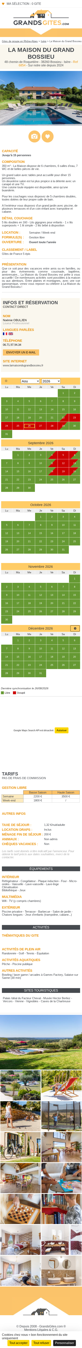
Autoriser (62, 730)
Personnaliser (64, 1343)
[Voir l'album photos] (34, 141)
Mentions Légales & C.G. (41, 1329)
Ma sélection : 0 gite (24, 3)
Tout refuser (41, 1343)
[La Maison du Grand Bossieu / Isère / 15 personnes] (41, 124)
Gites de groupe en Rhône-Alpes (20, 41)
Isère (43, 41)
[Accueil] (41, 17)
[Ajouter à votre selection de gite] (47, 141)
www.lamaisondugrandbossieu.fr (23, 365)
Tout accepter (18, 1343)
